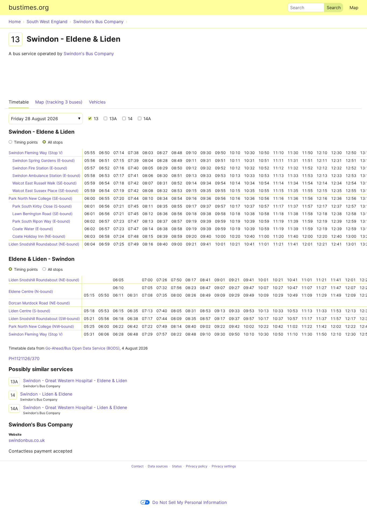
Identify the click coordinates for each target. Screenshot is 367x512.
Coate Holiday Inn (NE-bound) (38, 236)
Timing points (26, 142)
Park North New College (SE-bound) (40, 198)
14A (146, 118)
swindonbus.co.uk (27, 440)
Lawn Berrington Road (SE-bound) (42, 213)
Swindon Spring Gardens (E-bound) (43, 160)
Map (354, 7)
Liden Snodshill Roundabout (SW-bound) (44, 318)
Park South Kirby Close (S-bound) (42, 206)
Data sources (158, 466)
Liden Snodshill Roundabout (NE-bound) (44, 244)
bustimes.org (29, 7)
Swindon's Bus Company (89, 53)
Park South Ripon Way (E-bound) (41, 221)
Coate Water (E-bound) (32, 228)
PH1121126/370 (24, 358)
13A (112, 118)
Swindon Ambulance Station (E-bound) (46, 175)
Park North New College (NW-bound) (41, 326)
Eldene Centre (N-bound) (31, 291)
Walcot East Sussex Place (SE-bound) (45, 190)
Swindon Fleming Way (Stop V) (36, 152)
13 (95, 118)
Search (295, 6)
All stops (55, 142)
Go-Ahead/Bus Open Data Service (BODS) (82, 348)
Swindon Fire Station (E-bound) (39, 168)
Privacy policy (196, 466)
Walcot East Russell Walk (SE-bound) (44, 183)
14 (129, 118)
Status (177, 466)
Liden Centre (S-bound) (29, 310)
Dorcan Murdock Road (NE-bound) (39, 303)
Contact (137, 466)
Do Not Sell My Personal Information (189, 502)
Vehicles (97, 102)
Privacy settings (224, 466)
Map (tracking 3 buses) (58, 102)
